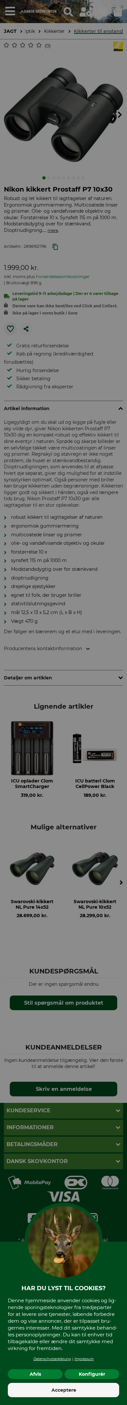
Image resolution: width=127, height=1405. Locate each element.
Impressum (84, 1359)
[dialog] (63, 702)
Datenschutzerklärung (52, 1359)
